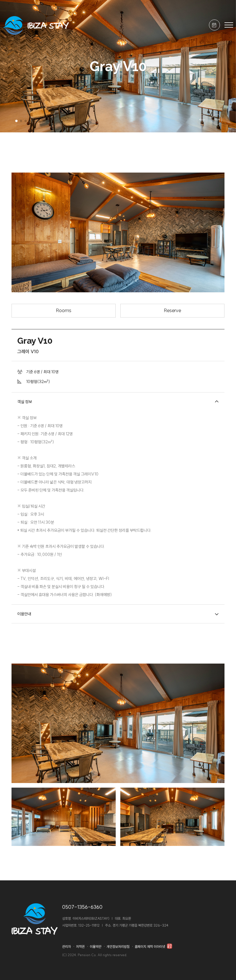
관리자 (66, 946)
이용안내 (24, 613)
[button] (16, 121)
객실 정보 (24, 401)
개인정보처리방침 (118, 946)
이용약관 (95, 946)
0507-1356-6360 (82, 907)
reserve (172, 310)
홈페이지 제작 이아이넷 (150, 946)
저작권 (80, 946)
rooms (63, 310)
